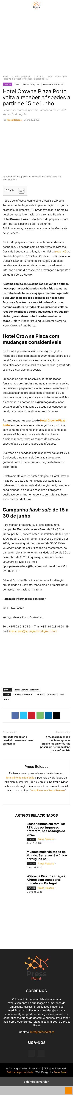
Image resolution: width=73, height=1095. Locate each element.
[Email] (56, 715)
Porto (6, 699)
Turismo (31, 839)
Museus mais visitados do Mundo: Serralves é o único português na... (47, 855)
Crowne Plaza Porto (23, 694)
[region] (36, 44)
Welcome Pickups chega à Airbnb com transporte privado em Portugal (46, 879)
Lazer (17, 84)
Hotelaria (51, 694)
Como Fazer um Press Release (47, 790)
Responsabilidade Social (53, 84)
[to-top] (68, 1089)
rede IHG (60, 251)
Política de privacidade (20, 1072)
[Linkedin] (48, 715)
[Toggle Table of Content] (20, 191)
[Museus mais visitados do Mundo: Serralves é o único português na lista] (13, 858)
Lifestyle (39, 76)
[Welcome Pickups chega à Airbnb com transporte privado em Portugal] (13, 882)
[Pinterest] (31, 715)
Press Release (14, 119)
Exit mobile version (36, 1081)
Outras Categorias (21, 76)
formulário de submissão (20, 777)
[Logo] (36, 980)
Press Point (60, 1072)
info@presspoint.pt (42, 1032)
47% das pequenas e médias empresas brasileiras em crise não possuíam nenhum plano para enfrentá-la (55, 743)
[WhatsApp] (40, 715)
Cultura (31, 864)
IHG (62, 694)
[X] (23, 715)
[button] (8, 5)
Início (5, 76)
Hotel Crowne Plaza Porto (27, 689)
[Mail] (45, 798)
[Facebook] (15, 715)
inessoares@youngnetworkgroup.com (33, 631)
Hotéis (40, 694)
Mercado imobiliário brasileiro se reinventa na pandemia (18, 740)
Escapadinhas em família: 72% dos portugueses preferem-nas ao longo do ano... (46, 829)
